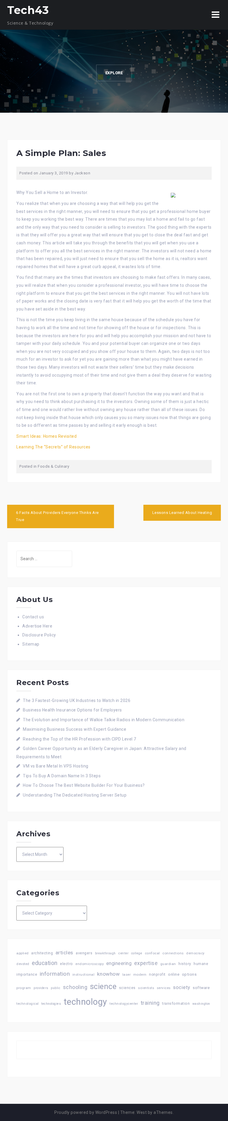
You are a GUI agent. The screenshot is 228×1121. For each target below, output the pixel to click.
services (164, 988)
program (23, 988)
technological (27, 1004)
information (55, 973)
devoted (22, 964)
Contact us (33, 616)
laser (126, 974)
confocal (152, 953)
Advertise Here (37, 626)
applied (22, 953)
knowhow (108, 974)
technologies (51, 1004)
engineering (119, 963)
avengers (84, 953)
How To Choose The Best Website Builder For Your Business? (84, 785)
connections (173, 953)
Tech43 (28, 10)
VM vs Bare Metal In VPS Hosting (55, 766)
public (55, 988)
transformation (176, 1003)
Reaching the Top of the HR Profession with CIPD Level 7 (79, 739)
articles (64, 953)
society (181, 987)
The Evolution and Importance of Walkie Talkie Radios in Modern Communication (103, 719)
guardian (168, 964)
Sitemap (30, 644)
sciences (127, 988)
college (136, 953)
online (173, 974)
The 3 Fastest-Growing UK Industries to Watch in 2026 (76, 700)
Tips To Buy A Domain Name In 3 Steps (62, 775)
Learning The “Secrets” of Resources (53, 447)
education (45, 963)
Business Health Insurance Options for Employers (72, 710)
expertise (146, 963)
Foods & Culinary (53, 466)
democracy (195, 953)
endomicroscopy (89, 964)
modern (140, 974)
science (103, 986)
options (189, 974)
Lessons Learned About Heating (182, 512)
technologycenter (124, 1004)
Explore (114, 73)
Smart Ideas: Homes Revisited (46, 436)
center (123, 953)
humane (201, 964)
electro (66, 963)
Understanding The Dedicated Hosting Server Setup (74, 795)
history (184, 963)
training (150, 1003)
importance (26, 974)
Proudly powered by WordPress (85, 1112)
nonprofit (157, 974)
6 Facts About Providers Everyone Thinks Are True (57, 516)
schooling (75, 987)
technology (85, 1002)
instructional (83, 974)
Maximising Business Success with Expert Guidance (74, 729)
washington (201, 1004)
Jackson (83, 173)
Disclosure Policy (39, 635)
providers (41, 988)
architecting (42, 953)
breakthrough (105, 953)
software (201, 987)
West (142, 1112)
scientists (146, 988)
